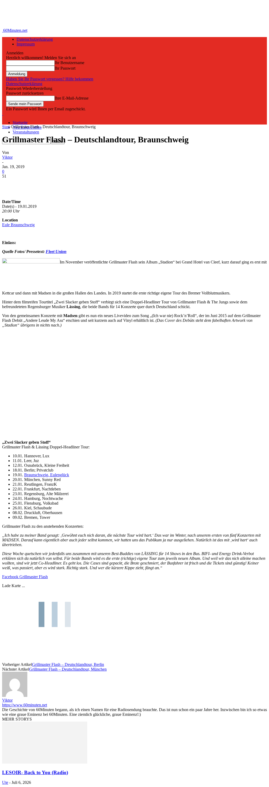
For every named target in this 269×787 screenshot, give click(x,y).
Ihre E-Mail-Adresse (72, 98)
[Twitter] (29, 184)
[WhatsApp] (67, 184)
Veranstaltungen (26, 132)
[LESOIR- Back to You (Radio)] (44, 762)
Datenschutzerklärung (35, 39)
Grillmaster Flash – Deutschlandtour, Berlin (68, 664)
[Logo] (2, 113)
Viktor (7, 157)
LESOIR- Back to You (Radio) (35, 772)
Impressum (26, 44)
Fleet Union (56, 251)
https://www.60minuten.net (24, 705)
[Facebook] (10, 184)
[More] (87, 184)
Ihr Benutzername (69, 62)
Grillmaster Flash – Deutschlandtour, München (68, 669)
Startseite (20, 122)
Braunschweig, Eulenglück (46, 475)
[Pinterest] (48, 184)
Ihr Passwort (65, 68)
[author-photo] (14, 695)
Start (6, 127)
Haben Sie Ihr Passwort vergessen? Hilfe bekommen (49, 79)
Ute (5, 782)
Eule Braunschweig (18, 224)
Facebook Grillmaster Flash (25, 576)
